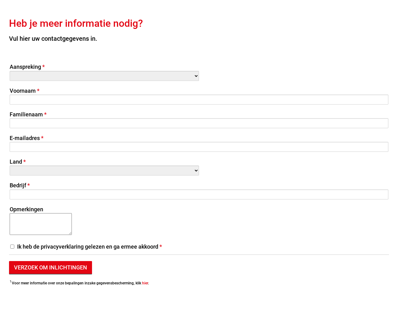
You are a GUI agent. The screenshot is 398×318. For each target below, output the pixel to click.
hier (145, 283)
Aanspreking (25, 66)
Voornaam (23, 90)
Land (16, 161)
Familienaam (26, 114)
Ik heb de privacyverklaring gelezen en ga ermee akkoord (87, 246)
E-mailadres (25, 138)
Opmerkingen (26, 209)
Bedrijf (18, 185)
